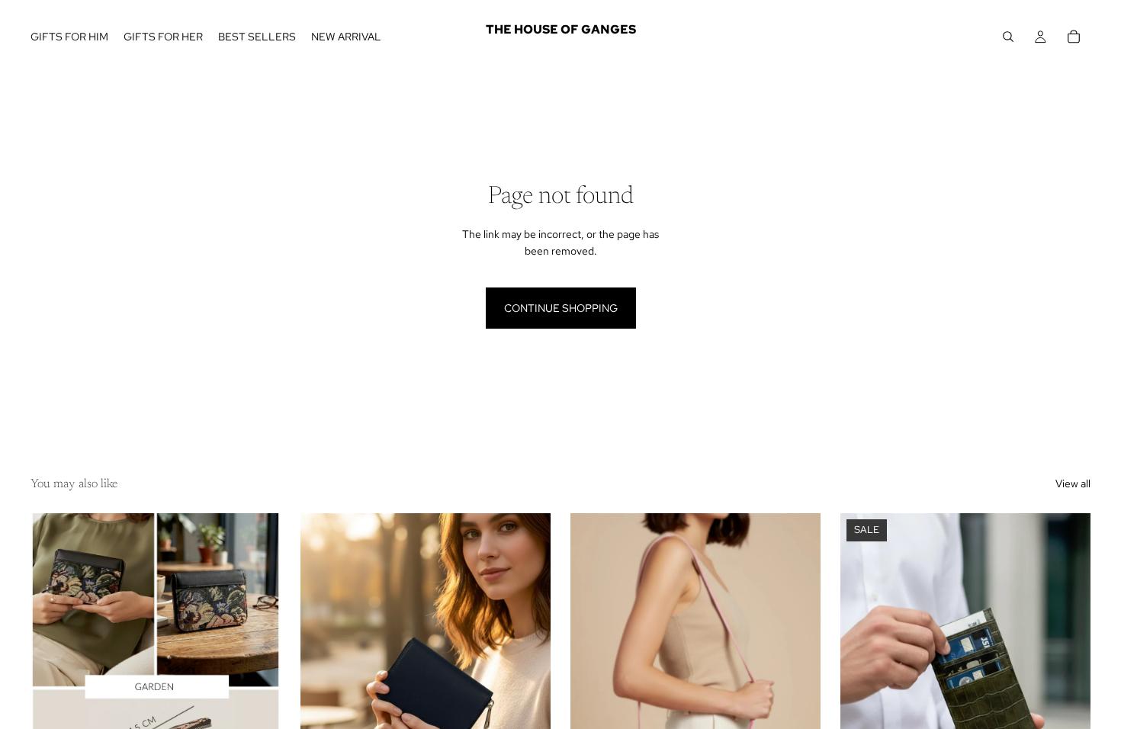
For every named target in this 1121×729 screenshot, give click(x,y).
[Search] (1008, 36)
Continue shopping (561, 308)
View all (1072, 483)
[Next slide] (258, 669)
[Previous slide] (53, 669)
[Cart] (1073, 36)
